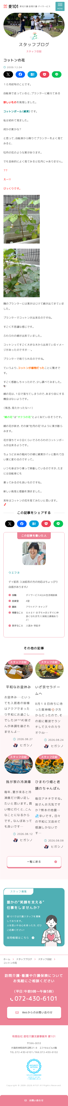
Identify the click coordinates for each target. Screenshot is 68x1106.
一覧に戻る (34, 861)
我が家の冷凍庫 (18, 782)
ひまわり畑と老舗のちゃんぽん (47, 785)
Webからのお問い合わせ (37, 1012)
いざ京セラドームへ (47, 690)
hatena (32, 74)
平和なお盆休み (18, 687)
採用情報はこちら (18, 937)
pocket (44, 74)
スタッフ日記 (18, 662)
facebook (20, 74)
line (56, 74)
